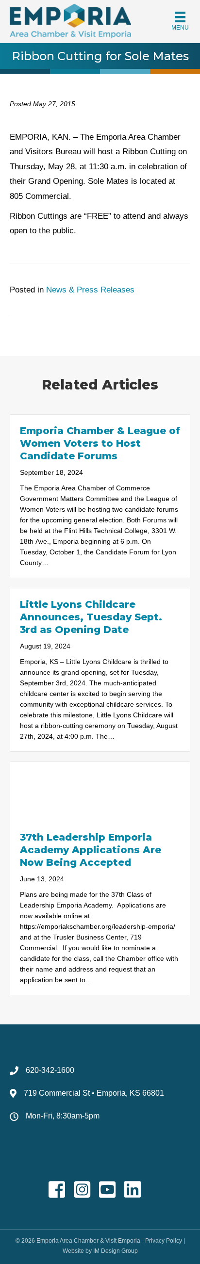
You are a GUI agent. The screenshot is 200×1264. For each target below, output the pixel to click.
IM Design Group (115, 1251)
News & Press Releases (90, 289)
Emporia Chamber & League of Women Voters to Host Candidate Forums (100, 443)
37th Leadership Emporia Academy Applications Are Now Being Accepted (90, 849)
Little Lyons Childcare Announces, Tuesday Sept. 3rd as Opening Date (91, 617)
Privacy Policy (163, 1240)
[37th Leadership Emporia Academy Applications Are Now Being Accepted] (100, 790)
